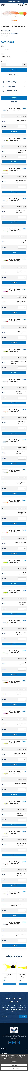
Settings (14, 1062)
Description (14, 102)
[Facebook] (10, 1042)
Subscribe (23, 1016)
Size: (3, 54)
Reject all (14, 1065)
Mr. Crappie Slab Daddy (8, 975)
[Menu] (26, 5)
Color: (3, 46)
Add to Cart (15, 131)
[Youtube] (14, 1042)
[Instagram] (18, 1042)
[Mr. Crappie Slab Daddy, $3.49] (9, 967)
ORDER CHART (14, 98)
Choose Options (9, 984)
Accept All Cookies (14, 1068)
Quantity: (4, 61)
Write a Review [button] (5, 36)
